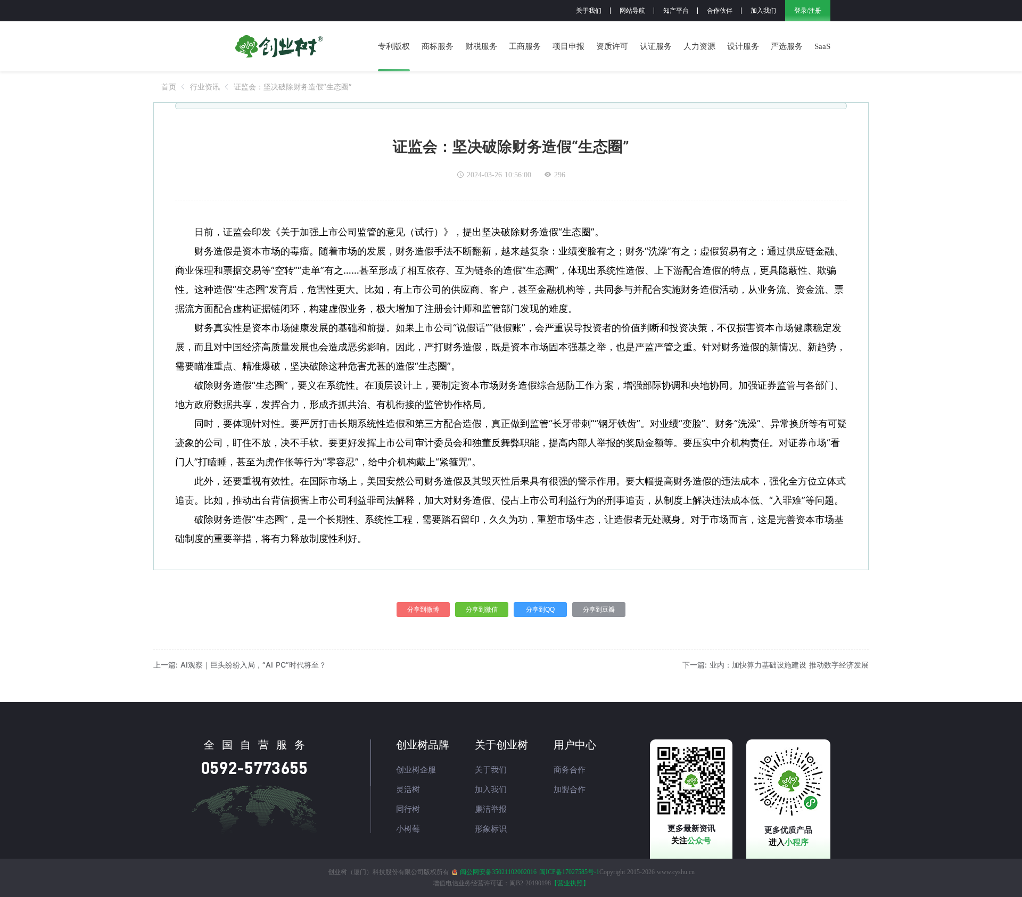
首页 (168, 86)
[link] (168, 86)
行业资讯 (205, 86)
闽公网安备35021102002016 (498, 872)
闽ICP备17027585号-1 (569, 872)
